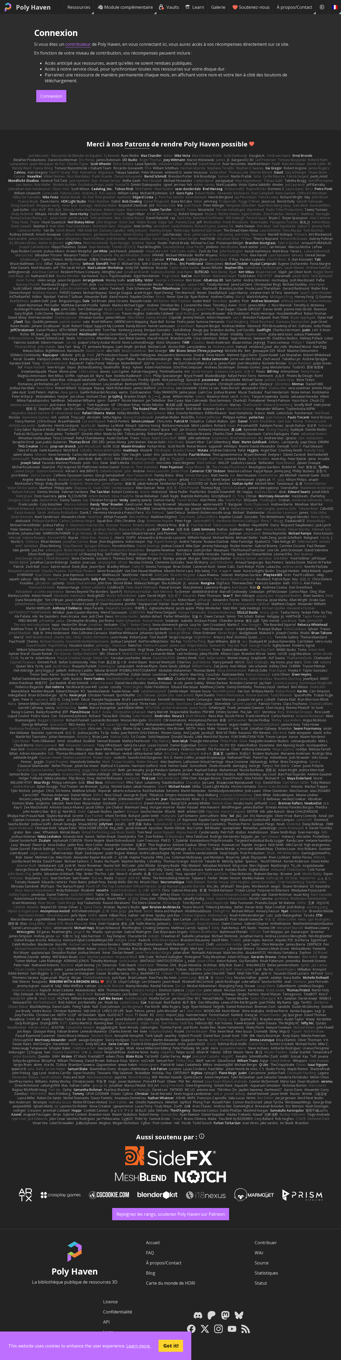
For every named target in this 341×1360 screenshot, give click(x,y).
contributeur (78, 44)
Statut (261, 1283)
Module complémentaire (128, 7)
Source (262, 1263)
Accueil (153, 1243)
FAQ (150, 1253)
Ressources (78, 7)
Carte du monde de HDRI (170, 1283)
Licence (110, 1302)
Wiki (259, 1253)
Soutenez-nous (254, 7)
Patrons (137, 143)
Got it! (170, 1345)
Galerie (218, 7)
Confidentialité (117, 1312)
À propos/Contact (294, 7)
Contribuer (266, 1243)
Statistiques (266, 1273)
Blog (150, 1273)
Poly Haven (33, 7)
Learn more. (138, 1346)
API (106, 1322)
